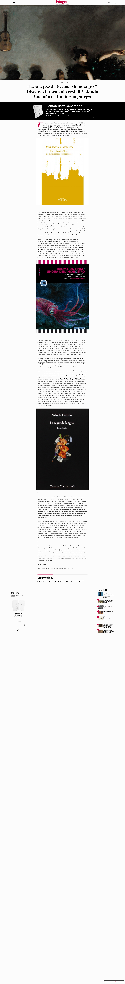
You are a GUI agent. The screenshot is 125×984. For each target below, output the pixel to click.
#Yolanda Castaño (78, 581)
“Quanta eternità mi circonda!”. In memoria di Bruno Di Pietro (108, 631)
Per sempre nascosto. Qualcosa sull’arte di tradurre (108, 601)
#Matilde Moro (59, 581)
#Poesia (68, 581)
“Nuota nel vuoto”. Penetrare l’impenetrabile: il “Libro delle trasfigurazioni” (107, 619)
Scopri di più (118, 981)
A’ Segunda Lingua (51, 241)
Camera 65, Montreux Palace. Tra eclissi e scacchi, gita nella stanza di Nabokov (108, 625)
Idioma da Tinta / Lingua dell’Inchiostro (71, 379)
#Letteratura (42, 581)
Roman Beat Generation (64, 106)
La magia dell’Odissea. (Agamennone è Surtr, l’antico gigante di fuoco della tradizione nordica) (108, 595)
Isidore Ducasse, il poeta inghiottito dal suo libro (108, 606)
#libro (50, 581)
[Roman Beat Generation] (37, 110)
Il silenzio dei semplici (108, 611)
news (57, 83)
